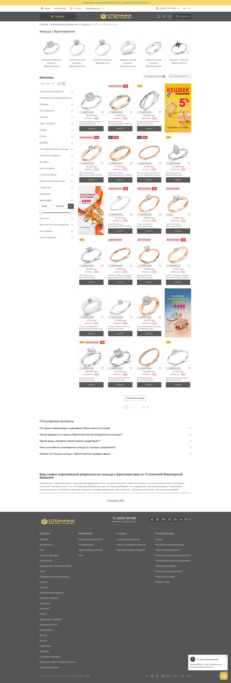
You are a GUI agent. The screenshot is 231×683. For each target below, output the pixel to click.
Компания (85, 533)
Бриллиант (46, 84)
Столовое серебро (50, 657)
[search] (158, 16)
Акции (77, 8)
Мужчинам (46, 630)
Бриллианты (122, 490)
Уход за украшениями (167, 550)
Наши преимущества (90, 550)
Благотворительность (90, 539)
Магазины (60, 8)
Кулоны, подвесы (49, 598)
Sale (42, 550)
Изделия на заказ (49, 667)
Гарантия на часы (165, 577)
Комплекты (46, 561)
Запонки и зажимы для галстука (57, 662)
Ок (71, 206)
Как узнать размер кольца (169, 545)
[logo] (116, 17)
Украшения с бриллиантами (55, 566)
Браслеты (45, 603)
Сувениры (45, 646)
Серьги (44, 582)
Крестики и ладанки (51, 619)
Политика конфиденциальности (173, 555)
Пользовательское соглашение (172, 561)
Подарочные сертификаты (54, 577)
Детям (43, 635)
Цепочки (44, 609)
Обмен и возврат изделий (131, 545)
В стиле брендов (49, 555)
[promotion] (178, 132)
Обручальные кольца (51, 593)
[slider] (41, 213)
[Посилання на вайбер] (163, 519)
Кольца (44, 587)
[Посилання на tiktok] (181, 519)
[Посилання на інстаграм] (157, 519)
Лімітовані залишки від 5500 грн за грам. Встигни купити (115, 3)
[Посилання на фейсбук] (169, 519)
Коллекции (46, 545)
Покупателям (164, 533)
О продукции (85, 545)
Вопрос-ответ (162, 582)
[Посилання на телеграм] (151, 519)
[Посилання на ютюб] (175, 519)
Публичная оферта (165, 566)
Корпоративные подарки (131, 550)
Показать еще (135, 398)
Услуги (121, 533)
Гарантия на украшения (168, 571)
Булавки (44, 651)
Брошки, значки (48, 625)
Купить (91, 129)
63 (143, 407)
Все (59, 84)
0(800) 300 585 (168, 8)
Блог (80, 555)
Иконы (43, 641)
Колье (43, 614)
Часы (42, 571)
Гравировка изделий (128, 539)
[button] (164, 16)
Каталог (60, 16)
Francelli (44, 539)
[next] (147, 407)
